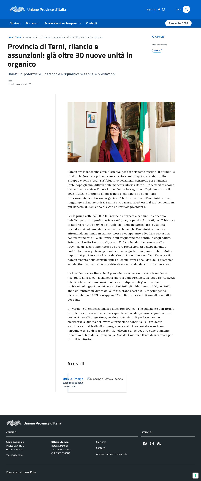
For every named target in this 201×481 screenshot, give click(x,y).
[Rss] (159, 443)
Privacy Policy (13, 472)
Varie (157, 50)
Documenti (32, 23)
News (19, 37)
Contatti (91, 23)
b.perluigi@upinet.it (73, 383)
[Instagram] (151, 443)
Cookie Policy (29, 472)
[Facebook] (144, 443)
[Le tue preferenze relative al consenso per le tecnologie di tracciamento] (195, 475)
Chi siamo (15, 23)
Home (11, 37)
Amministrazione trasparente (62, 23)
